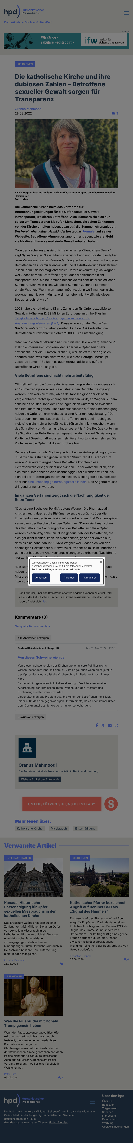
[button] (126, 15)
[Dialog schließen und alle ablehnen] (101, 561)
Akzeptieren (89, 577)
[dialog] (66, 571)
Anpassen (41, 577)
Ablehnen (69, 577)
